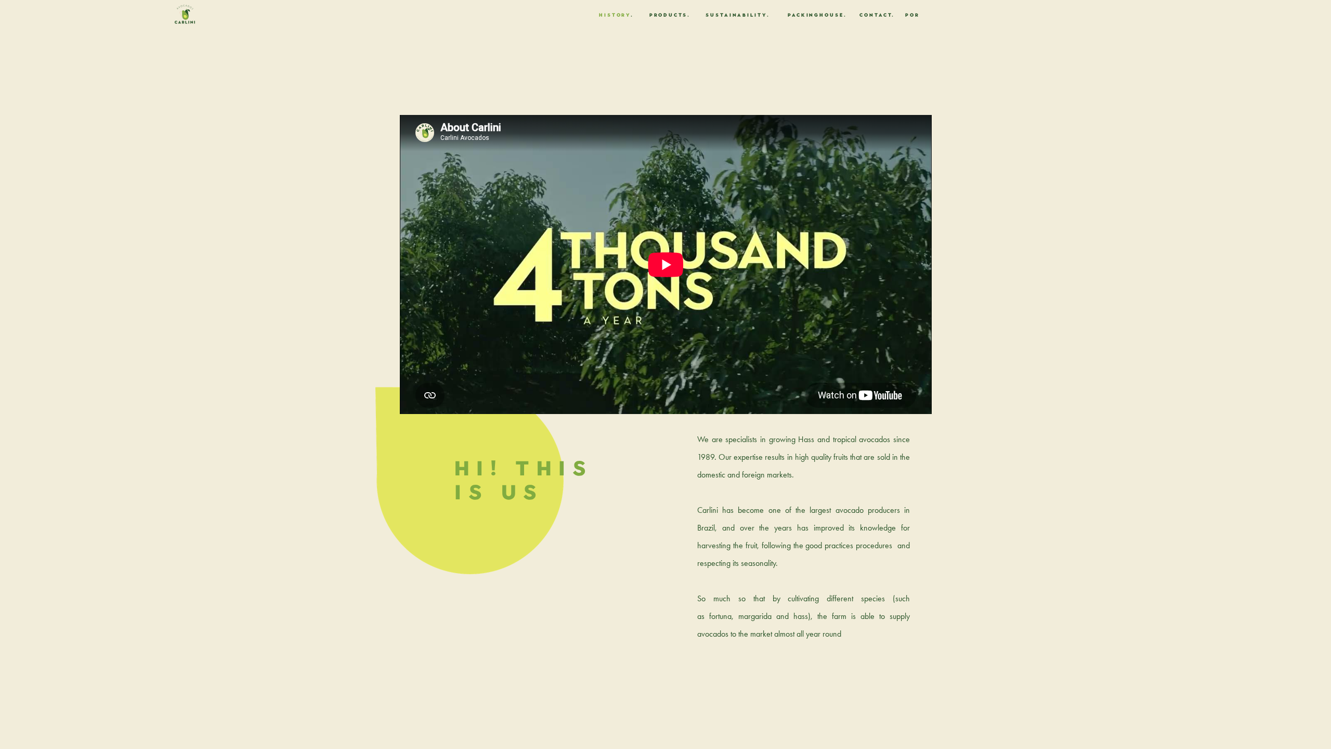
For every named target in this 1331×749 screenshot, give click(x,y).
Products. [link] (669, 15)
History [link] (615, 15)
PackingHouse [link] (816, 15)
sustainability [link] (736, 15)
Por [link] (912, 15)
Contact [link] (875, 15)
